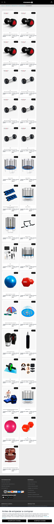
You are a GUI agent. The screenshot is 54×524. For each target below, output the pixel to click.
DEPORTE (8, 5)
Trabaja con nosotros (33, 488)
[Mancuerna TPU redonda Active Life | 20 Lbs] (10, 51)
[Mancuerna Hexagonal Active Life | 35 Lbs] (10, 80)
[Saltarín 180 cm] (27, 166)
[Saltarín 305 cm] (27, 195)
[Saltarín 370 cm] (27, 253)
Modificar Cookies (14, 520)
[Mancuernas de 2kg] (27, 427)
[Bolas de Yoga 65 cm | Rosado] (10, 427)
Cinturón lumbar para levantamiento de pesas (10, 467)
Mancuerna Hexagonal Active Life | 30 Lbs (10, 149)
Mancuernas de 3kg (28, 294)
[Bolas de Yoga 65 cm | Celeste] (10, 282)
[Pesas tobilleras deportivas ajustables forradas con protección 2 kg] (10, 195)
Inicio (2, 5)
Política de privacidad (33, 486)
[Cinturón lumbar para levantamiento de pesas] (10, 456)
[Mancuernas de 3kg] (27, 282)
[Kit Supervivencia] (10, 253)
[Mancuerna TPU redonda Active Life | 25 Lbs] (27, 22)
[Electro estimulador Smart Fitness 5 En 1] (27, 369)
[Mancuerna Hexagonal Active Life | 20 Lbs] (27, 80)
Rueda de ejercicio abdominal (10, 380)
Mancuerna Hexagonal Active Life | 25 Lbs (27, 149)
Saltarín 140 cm (10, 236)
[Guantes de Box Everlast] (10, 340)
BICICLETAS (14, 5)
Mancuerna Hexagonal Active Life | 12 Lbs (10, 120)
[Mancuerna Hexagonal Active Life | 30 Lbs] (10, 137)
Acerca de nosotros (32, 481)
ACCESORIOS (21, 5)
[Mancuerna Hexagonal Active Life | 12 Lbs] (10, 109)
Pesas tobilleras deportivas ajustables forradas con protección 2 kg (10, 207)
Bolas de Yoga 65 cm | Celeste (10, 294)
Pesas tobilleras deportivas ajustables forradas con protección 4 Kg (10, 410)
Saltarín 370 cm (27, 265)
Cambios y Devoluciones (33, 494)
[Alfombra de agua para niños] (27, 311)
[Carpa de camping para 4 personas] (10, 311)
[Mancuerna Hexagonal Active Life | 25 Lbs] (27, 137)
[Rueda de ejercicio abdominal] (10, 369)
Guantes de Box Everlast (10, 351)
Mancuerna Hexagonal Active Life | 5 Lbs (27, 120)
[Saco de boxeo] (27, 340)
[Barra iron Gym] (27, 224)
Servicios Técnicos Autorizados (35, 496)
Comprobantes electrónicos (8, 484)
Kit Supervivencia (10, 265)
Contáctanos (31, 490)
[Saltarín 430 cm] (27, 397)
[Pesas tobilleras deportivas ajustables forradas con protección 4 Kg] (10, 397)
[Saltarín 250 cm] (10, 166)
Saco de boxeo (27, 351)
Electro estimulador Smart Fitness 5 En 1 (28, 380)
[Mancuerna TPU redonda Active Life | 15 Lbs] (27, 51)
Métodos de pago (5, 486)
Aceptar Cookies (39, 520)
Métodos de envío (5, 481)
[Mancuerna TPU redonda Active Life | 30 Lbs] (10, 22)
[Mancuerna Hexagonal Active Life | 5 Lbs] (27, 109)
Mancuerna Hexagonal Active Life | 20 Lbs (27, 91)
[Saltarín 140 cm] (10, 224)
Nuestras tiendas (32, 492)
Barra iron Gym (27, 236)
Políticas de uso (31, 484)
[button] (9, 61)
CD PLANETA (4, 488)
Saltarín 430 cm (27, 409)
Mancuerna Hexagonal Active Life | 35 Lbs (10, 91)
